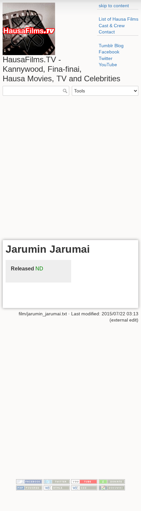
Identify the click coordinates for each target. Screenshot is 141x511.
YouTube (108, 64)
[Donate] (112, 481)
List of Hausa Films (118, 19)
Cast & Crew (112, 25)
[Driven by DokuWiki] (112, 487)
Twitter (105, 58)
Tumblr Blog (111, 45)
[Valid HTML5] (57, 487)
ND (39, 268)
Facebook (109, 51)
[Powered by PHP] (29, 487)
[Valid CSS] (84, 487)
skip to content (114, 5)
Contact (107, 31)
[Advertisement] (70, 167)
